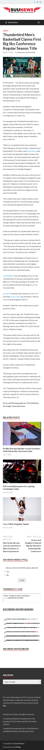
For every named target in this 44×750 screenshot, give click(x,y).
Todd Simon (31, 151)
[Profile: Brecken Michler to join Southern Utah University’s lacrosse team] (22, 446)
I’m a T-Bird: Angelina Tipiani (16, 524)
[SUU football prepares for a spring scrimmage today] (22, 484)
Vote (22, 580)
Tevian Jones (15, 296)
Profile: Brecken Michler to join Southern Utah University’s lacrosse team (21, 449)
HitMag (18, 747)
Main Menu (13, 22)
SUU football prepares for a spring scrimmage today (18, 487)
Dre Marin (7, 293)
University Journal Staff (26, 52)
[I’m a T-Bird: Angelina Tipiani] (22, 521)
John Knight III (8, 276)
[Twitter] (34, 2)
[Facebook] (37, 2)
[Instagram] (40, 2)
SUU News (20, 743)
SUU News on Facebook (16, 649)
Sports (5, 31)
